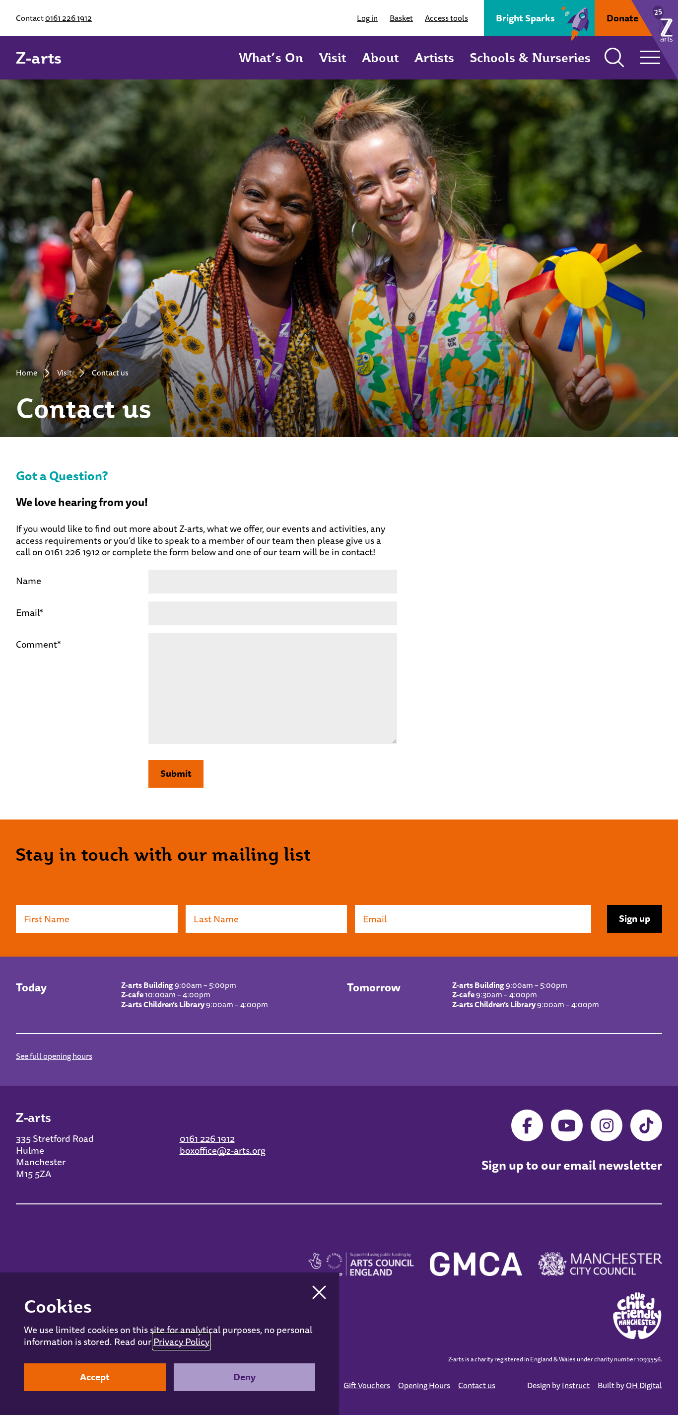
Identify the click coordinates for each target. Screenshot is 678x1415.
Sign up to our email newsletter (571, 1165)
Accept (95, 1376)
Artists (434, 57)
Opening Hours (424, 1385)
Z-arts (39, 58)
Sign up (634, 918)
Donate (622, 17)
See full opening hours (54, 1055)
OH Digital (644, 1385)
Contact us (476, 1385)
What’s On (271, 57)
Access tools (446, 17)
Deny (244, 1376)
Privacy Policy (181, 1341)
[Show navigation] (650, 58)
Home (26, 372)
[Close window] (319, 1292)
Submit (176, 773)
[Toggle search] (614, 58)
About (380, 57)
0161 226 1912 (68, 17)
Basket (401, 17)
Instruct (576, 1385)
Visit (332, 57)
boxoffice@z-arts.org (223, 1150)
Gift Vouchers (366, 1385)
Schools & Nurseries (530, 57)
